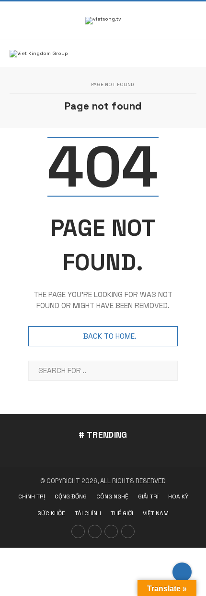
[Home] (75, 84)
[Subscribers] (95, 531)
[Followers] (111, 531)
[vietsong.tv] (103, 20)
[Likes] (78, 531)
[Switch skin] (173, 20)
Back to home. (110, 336)
